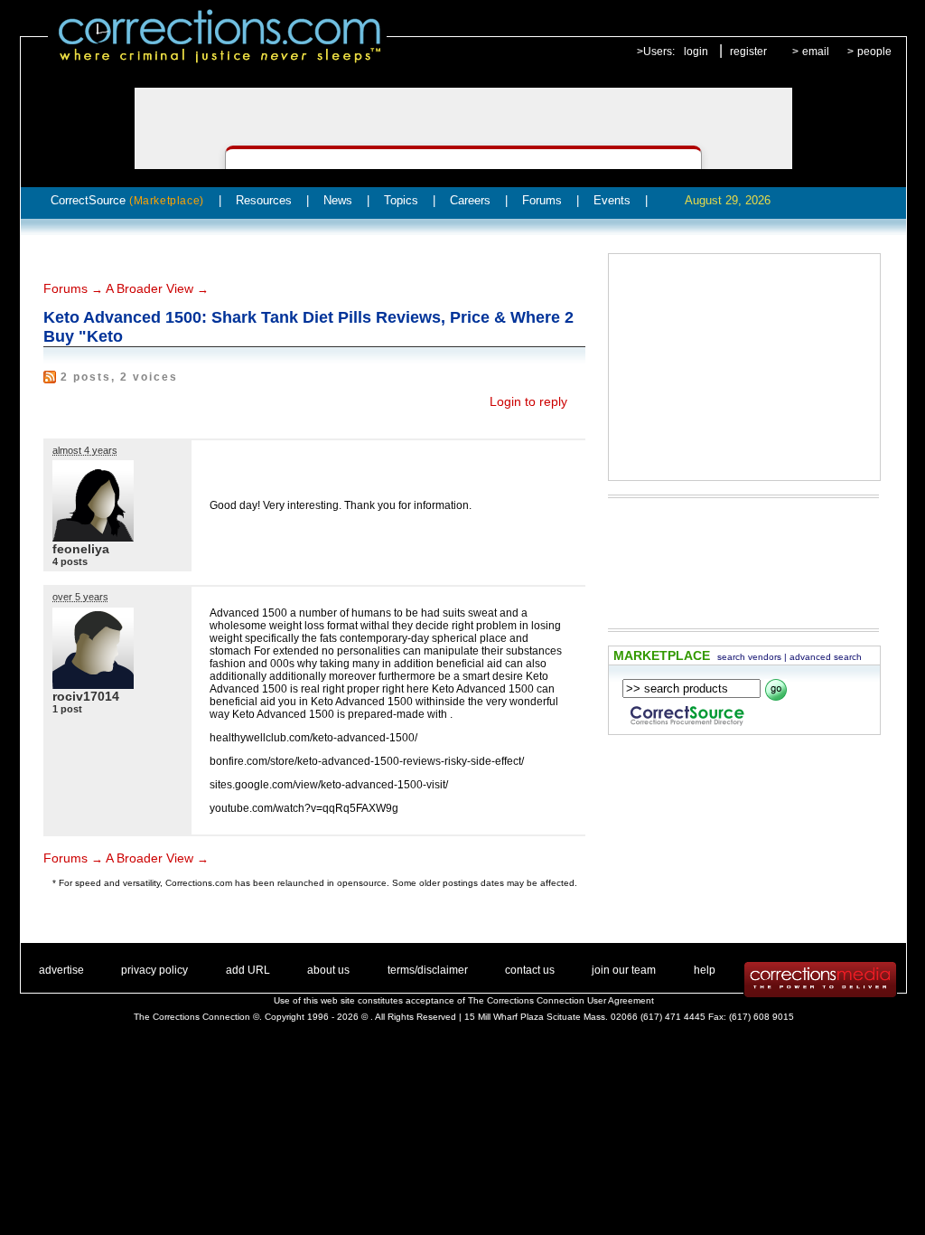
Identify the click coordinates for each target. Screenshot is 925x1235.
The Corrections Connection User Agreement (561, 1000)
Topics (401, 200)
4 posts (70, 561)
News (337, 200)
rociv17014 (85, 696)
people (874, 51)
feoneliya (80, 549)
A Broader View (149, 288)
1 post (67, 708)
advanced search (826, 657)
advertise (61, 970)
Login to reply (528, 401)
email (815, 51)
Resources (264, 200)
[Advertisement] (744, 367)
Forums (542, 200)
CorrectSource (127, 200)
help (704, 970)
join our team (624, 970)
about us (328, 970)
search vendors (749, 657)
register (748, 51)
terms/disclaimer (428, 970)
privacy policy (154, 970)
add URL (248, 970)
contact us (530, 970)
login (696, 51)
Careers (470, 200)
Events (612, 200)
